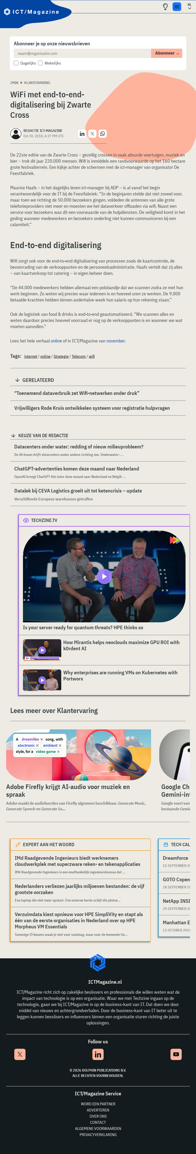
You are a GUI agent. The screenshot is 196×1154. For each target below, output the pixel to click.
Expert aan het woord (48, 844)
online (56, 341)
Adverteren (98, 1110)
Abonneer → (167, 53)
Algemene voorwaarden (98, 1128)
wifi (92, 356)
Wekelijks (53, 63)
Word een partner (98, 1103)
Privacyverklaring (98, 1134)
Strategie (61, 356)
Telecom (79, 356)
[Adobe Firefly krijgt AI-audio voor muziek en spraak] (77, 755)
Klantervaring (37, 82)
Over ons (98, 1116)
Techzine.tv (44, 520)
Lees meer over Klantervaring (54, 710)
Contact (98, 1122)
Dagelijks (28, 63)
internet (30, 356)
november (115, 341)
